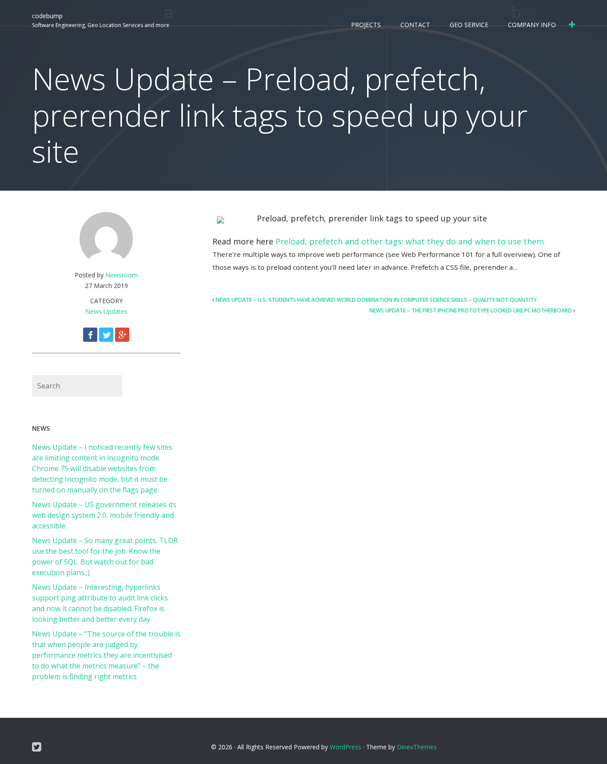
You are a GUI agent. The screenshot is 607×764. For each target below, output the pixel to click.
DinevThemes (417, 747)
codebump (47, 16)
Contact (415, 24)
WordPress (345, 747)
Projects (366, 24)
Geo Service (469, 24)
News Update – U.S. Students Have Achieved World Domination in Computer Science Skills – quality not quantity (376, 300)
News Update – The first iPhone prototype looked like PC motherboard (470, 310)
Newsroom (121, 275)
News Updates (106, 311)
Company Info (532, 24)
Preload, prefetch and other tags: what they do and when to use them (410, 241)
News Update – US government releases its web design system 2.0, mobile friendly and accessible (104, 515)
